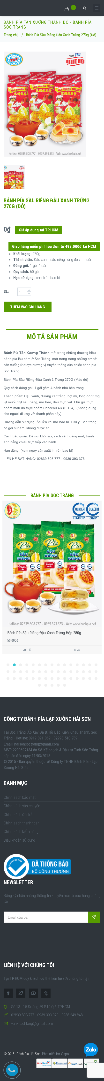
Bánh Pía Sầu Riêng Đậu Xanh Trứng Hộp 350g (45, 632)
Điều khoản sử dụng (19, 840)
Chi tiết (28, 649)
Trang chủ (11, 35)
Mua (78, 649)
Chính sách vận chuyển (22, 805)
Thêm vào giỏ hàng (27, 307)
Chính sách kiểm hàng (21, 831)
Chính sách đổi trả (18, 814)
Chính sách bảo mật (20, 797)
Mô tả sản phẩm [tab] (52, 337)
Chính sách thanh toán (21, 823)
